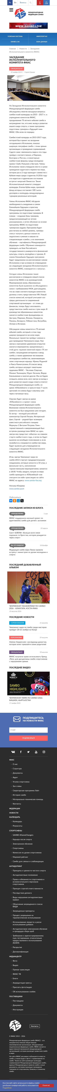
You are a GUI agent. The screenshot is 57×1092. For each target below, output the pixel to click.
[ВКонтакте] (10, 500)
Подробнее (7, 1088)
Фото (15, 961)
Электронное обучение (22, 844)
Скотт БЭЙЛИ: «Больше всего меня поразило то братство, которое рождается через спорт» (27, 535)
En (15, 3)
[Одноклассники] (14, 500)
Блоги (15, 978)
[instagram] (44, 752)
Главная (12, 49)
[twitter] (28, 752)
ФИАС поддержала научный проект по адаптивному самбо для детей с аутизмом (27, 519)
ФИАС (11, 760)
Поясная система (15, 36)
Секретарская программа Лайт (26, 791)
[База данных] (46, 2)
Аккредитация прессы (22, 983)
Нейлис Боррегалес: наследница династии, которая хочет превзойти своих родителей (28, 643)
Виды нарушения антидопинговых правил (28, 899)
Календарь (14, 817)
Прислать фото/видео (22, 987)
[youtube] (36, 752)
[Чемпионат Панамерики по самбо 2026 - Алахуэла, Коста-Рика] (28, 587)
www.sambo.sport (16, 489)
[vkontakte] (13, 752)
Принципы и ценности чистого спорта (29, 871)
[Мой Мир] (18, 500)
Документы (18, 773)
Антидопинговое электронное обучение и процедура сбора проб (30, 930)
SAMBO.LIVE (15, 41)
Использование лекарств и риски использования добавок (27, 923)
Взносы (23, 3)
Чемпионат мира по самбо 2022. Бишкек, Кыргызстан (26, 699)
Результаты (17, 826)
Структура (17, 769)
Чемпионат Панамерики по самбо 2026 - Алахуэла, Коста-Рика (27, 607)
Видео (15, 965)
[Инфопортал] (40, 2)
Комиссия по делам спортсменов (27, 853)
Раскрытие (17, 947)
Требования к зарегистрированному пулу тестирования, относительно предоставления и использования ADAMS (28, 939)
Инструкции (18, 1010)
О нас (15, 764)
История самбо (19, 795)
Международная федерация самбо (35, 13)
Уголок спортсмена (21, 782)
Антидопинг (15, 866)
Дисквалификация (20, 952)
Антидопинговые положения (25, 875)
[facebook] (21, 752)
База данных (41, 41)
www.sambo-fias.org (33, 480)
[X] (22, 500)
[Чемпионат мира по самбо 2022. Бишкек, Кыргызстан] (28, 683)
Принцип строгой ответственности (28, 889)
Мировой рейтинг (20, 857)
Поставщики (15, 996)
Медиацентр (15, 957)
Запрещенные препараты (23, 911)
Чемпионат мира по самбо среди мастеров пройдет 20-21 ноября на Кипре (28, 628)
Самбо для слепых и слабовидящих (28, 861)
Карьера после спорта (22, 839)
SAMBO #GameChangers (23, 835)
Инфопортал (41, 36)
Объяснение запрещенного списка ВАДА (27, 905)
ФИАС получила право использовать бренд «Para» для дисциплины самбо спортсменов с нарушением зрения (28, 659)
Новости (23, 49)
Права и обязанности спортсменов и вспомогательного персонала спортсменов (28, 882)
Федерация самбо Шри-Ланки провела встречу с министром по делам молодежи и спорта (28, 552)
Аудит (15, 777)
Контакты (17, 804)
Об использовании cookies (24, 992)
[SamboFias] (15, 1025)
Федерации (14, 809)
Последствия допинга (22, 893)
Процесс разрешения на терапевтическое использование (27, 917)
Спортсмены (15, 831)
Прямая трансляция (21, 970)
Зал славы (17, 786)
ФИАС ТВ (17, 974)
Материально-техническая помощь (28, 799)
